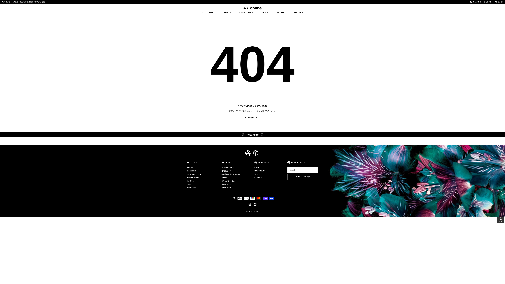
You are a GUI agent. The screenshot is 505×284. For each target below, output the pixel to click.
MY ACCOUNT (259, 171)
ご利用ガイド (226, 171)
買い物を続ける (251, 117)
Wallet (189, 184)
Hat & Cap (190, 181)
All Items (190, 168)
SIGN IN (257, 174)
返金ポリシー (226, 184)
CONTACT (258, 178)
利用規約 (225, 178)
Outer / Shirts (192, 171)
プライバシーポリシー (229, 181)
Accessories (191, 188)
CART (256, 168)
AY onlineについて (228, 168)
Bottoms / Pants (193, 178)
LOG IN (489, 2)
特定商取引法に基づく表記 (231, 174)
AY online (255, 211)
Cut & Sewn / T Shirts (194, 174)
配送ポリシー (226, 188)
